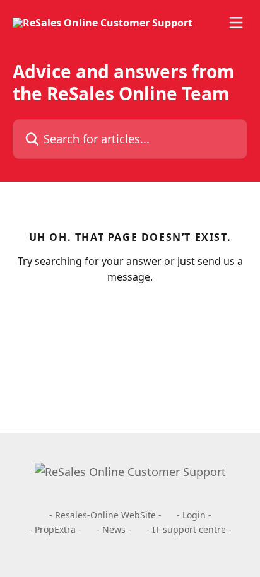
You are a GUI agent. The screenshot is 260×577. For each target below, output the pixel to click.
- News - (114, 529)
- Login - (194, 515)
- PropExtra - (55, 529)
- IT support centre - (189, 529)
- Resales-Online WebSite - (105, 515)
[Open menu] (236, 22)
